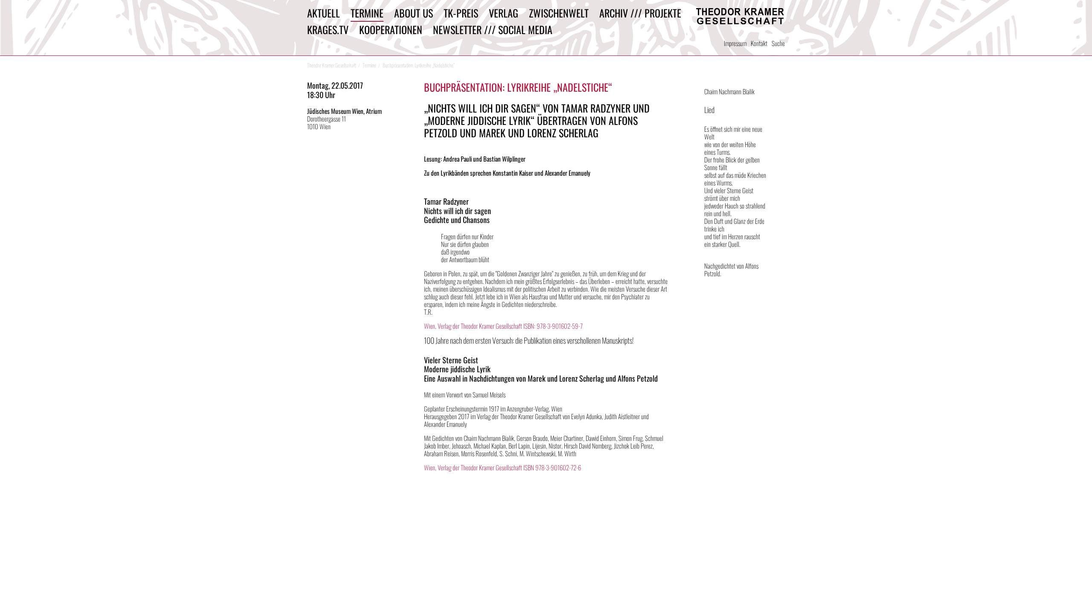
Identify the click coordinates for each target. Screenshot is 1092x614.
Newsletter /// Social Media (492, 29)
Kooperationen (390, 29)
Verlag (503, 12)
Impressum (735, 43)
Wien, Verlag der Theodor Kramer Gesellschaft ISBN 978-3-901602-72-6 (502, 467)
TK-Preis (461, 12)
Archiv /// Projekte (640, 12)
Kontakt (759, 43)
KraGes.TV (328, 29)
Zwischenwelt (559, 12)
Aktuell (323, 12)
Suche (778, 43)
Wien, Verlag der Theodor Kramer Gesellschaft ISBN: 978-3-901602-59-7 (503, 325)
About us (413, 12)
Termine (367, 12)
